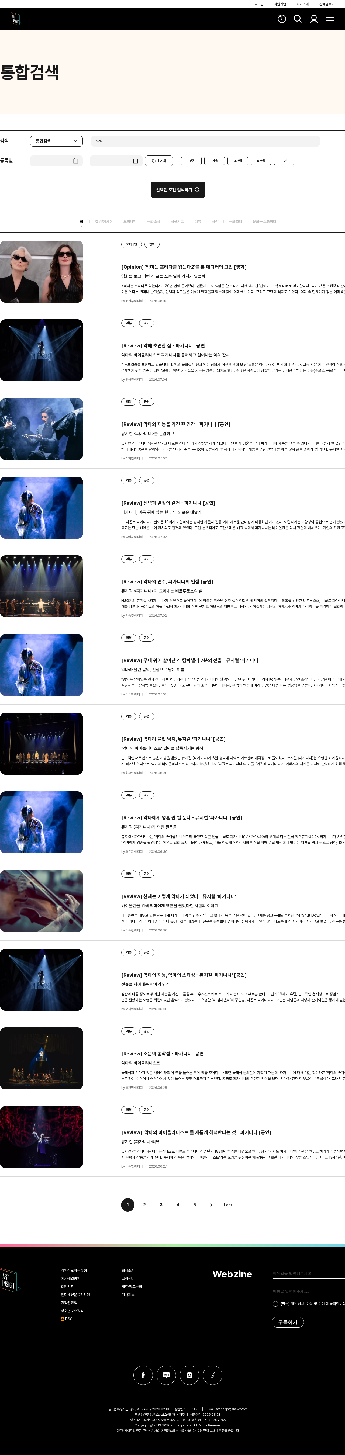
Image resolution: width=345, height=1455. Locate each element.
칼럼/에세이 (104, 221)
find (298, 19)
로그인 (258, 4)
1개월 (214, 161)
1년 (284, 161)
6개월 (261, 161)
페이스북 (143, 1375)
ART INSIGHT (11, 1280)
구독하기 (288, 1322)
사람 (215, 221)
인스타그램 (189, 1375)
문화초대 (235, 221)
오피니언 (129, 221)
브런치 (212, 1375)
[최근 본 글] (282, 19)
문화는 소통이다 (264, 221)
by (132, 301)
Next (211, 1205)
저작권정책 (69, 1303)
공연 (146, 323)
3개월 (238, 161)
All (82, 221)
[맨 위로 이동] (330, 1230)
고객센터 (128, 1278)
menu (330, 19)
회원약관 (67, 1286)
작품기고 (177, 221)
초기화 (162, 161)
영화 (152, 244)
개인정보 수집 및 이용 (308, 1303)
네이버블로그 (166, 1375)
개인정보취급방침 (74, 1270)
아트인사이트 (16, 18)
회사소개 (303, 4)
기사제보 (128, 1295)
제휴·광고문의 (132, 1286)
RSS (69, 1319)
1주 (191, 161)
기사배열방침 (70, 1278)
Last (228, 1205)
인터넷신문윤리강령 (75, 1295)
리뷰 (198, 221)
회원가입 (280, 4)
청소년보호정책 (72, 1311)
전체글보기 (326, 4)
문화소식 (153, 221)
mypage (314, 19)
